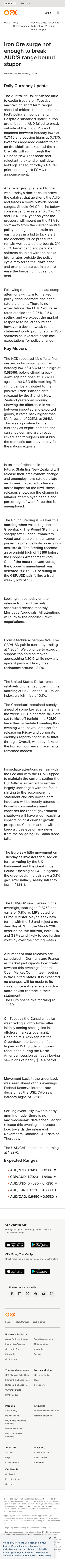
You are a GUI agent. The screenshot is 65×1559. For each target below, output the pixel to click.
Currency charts (13, 1390)
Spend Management (43, 1339)
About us (9, 1452)
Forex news (39, 1385)
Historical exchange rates (17, 1385)
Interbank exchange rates (17, 1380)
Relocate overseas (14, 1428)
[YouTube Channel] (44, 1294)
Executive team (12, 1479)
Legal (7, 1457)
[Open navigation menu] (58, 13)
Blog (36, 1380)
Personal (25, 3)
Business (10, 3)
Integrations (39, 1349)
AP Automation (41, 1344)
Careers (9, 1484)
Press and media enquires (46, 1410)
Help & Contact (21, 1322)
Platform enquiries (43, 1415)
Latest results (40, 1457)
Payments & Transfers (15, 1344)
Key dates (39, 1462)
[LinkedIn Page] (20, 1294)
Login (47, 12)
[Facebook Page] (12, 1294)
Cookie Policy (44, 1555)
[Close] (50, 1538)
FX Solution (10, 1354)
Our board (10, 1474)
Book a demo (39, 1322)
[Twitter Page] (28, 1294)
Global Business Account (16, 1339)
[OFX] (10, 12)
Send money (11, 1410)
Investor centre (41, 1452)
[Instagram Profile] (52, 1294)
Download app (12, 1415)
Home (7, 22)
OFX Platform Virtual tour (17, 1375)
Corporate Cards (13, 1349)
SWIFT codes (11, 1395)
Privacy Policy (12, 1462)
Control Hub (11, 1359)
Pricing (37, 1354)
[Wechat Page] (36, 1294)
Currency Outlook (42, 1375)
